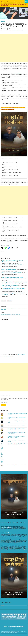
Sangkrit (12, 30)
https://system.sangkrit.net (6, 527)
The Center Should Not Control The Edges (16, 424)
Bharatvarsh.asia (8, 626)
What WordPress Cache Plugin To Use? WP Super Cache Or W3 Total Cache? (14, 308)
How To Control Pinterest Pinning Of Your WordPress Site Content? (16, 437)
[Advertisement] (14, 48)
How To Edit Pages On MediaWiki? (10, 285)
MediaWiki (3, 21)
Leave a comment (19, 30)
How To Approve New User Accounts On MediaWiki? (14, 282)
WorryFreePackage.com (18, 626)
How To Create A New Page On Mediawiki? (12, 264)
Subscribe (3, 404)
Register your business (6, 1)
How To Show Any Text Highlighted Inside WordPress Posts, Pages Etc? (16, 429)
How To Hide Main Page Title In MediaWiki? (12, 272)
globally (13, 1)
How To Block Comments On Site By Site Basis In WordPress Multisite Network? (17, 444)
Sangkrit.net (19, 542)
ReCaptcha (9, 300)
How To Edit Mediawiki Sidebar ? (9, 269)
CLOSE (26, 1)
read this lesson (17, 73)
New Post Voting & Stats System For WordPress (17, 464)
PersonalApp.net (14, 628)
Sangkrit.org (24, 549)
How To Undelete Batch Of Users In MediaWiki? (10, 313)
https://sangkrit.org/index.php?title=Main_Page (8, 621)
